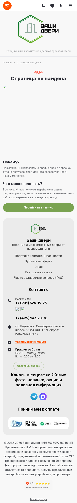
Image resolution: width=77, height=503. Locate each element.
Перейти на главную (38, 207)
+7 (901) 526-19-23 (31, 303)
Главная (7, 62)
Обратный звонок (28, 365)
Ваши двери (39, 240)
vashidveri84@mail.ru (30, 342)
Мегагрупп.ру (38, 499)
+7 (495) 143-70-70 (31, 318)
